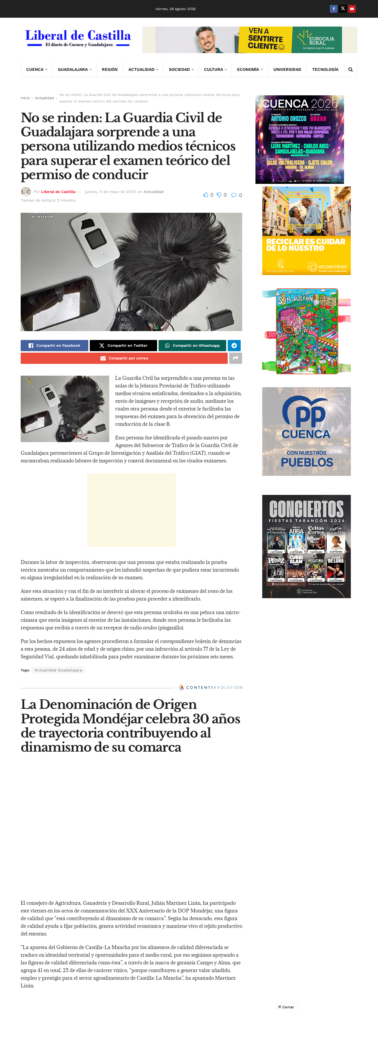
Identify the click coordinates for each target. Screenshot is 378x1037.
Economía (248, 69)
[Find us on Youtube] (352, 9)
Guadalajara (73, 69)
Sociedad (179, 69)
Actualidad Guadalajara (58, 670)
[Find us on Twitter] (343, 9)
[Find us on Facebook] (334, 9)
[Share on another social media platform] (235, 358)
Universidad (287, 69)
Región (110, 69)
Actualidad (141, 69)
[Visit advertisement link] (249, 40)
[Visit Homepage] (77, 39)
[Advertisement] (131, 510)
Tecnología (325, 69)
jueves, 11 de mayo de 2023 (110, 191)
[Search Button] (350, 69)
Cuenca (34, 69)
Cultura (213, 69)
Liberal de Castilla (58, 191)
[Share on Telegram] (234, 345)
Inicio (25, 98)
